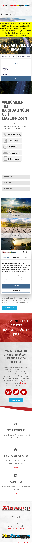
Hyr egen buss (16, 215)
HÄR (15, 321)
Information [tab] (15, 257)
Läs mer (16, 442)
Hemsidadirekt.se (28, 543)
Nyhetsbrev (16, 400)
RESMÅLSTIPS (16, 235)
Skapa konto (9, 308)
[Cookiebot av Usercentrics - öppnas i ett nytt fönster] (23, 252)
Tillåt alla (16, 285)
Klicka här (23, 383)
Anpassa (15, 290)
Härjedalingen (11, 528)
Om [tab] (26, 257)
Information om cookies (14, 543)
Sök (16, 78)
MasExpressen (20, 528)
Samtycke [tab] (6, 257)
